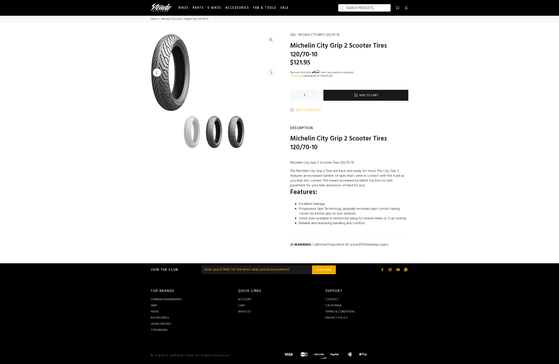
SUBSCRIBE (323, 269)
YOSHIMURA (159, 330)
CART (241, 305)
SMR (154, 305)
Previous (157, 72)
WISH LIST (244, 311)
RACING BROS (160, 317)
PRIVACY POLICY (336, 317)
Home (154, 19)
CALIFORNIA (333, 305)
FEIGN (155, 311)
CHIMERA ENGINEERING (166, 299)
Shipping (296, 75)
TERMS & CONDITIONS (340, 311)
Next (271, 72)
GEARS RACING (161, 323)
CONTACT (331, 299)
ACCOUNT (245, 299)
